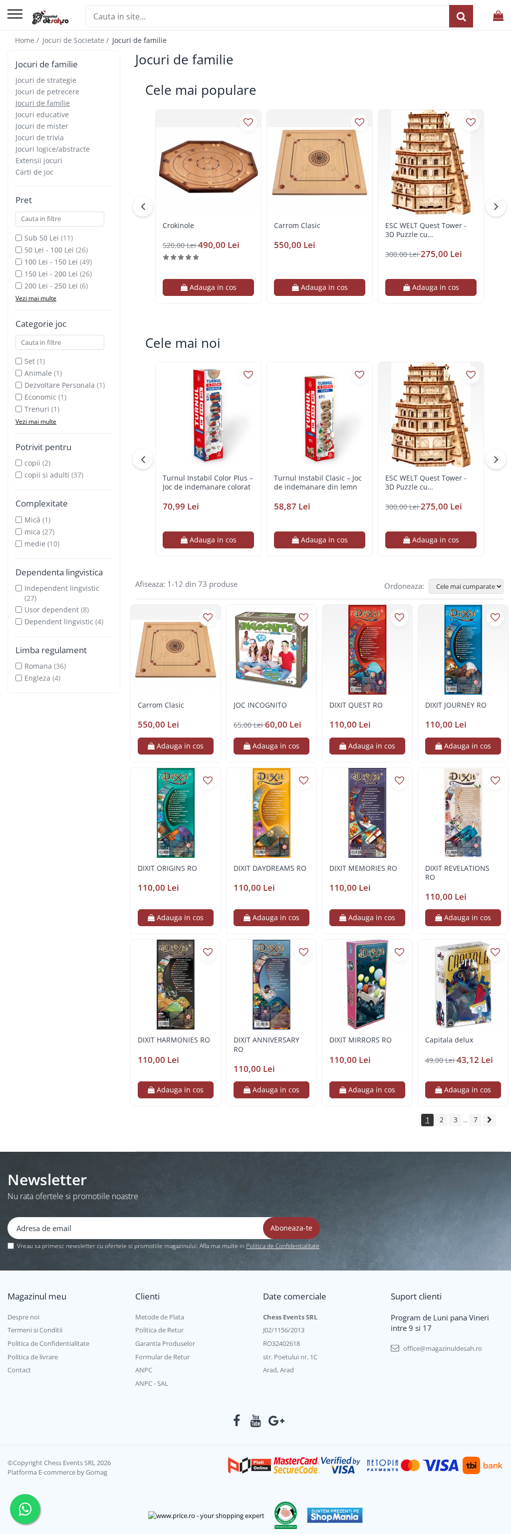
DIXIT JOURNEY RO (456, 705)
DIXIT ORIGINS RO (167, 868)
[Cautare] (461, 16)
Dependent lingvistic (58, 621)
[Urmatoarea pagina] (489, 1120)
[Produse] (15, 14)
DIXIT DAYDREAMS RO (270, 868)
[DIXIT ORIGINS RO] (176, 813)
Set (29, 361)
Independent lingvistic (61, 588)
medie (34, 543)
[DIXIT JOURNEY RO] (463, 650)
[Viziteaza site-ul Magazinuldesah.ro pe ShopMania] (335, 1515)
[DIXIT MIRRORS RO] (367, 984)
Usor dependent (51, 609)
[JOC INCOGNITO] (271, 650)
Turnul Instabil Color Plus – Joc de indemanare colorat (208, 483)
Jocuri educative (42, 114)
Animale (38, 373)
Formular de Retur (162, 1356)
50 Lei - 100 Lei (49, 250)
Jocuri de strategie (45, 80)
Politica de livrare (32, 1356)
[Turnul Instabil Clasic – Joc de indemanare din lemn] (319, 415)
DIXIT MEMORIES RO (363, 868)
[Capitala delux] (463, 984)
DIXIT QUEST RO (356, 705)
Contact (19, 1369)
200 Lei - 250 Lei (51, 285)
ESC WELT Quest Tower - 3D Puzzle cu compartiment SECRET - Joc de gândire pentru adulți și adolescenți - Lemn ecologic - (430, 230)
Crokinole (178, 225)
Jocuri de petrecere (47, 91)
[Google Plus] (274, 1421)
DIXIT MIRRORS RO (360, 1039)
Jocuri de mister (41, 126)
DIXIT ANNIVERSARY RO (266, 1044)
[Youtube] (255, 1421)
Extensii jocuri (38, 160)
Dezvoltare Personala (59, 385)
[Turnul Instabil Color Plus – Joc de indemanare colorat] (208, 415)
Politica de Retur (159, 1329)
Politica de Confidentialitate (282, 1246)
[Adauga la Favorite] (248, 122)
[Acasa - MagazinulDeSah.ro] (50, 17)
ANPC (143, 1369)
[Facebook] (237, 1421)
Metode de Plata (159, 1316)
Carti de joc (34, 172)
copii (32, 463)
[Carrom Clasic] (319, 162)
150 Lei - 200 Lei (51, 273)
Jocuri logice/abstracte (52, 149)
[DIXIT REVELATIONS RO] (463, 813)
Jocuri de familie (42, 103)
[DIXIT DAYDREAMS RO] (271, 813)
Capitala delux (449, 1039)
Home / (28, 40)
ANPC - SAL (151, 1383)
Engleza (37, 678)
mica (32, 531)
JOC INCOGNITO (260, 705)
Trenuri (36, 409)
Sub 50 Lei (41, 238)
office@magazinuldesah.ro (442, 1348)
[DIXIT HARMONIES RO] (176, 984)
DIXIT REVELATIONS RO (457, 873)
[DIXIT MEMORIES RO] (367, 813)
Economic (40, 397)
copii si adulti (46, 475)
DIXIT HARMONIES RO (174, 1039)
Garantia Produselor (165, 1343)
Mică (32, 519)
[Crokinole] (208, 162)
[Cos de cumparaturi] (498, 16)
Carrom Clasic (297, 225)
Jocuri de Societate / (76, 40)
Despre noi (23, 1316)
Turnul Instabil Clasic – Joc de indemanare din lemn (318, 483)
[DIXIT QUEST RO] (367, 650)
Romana (38, 666)
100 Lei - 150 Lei (51, 261)
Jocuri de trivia (39, 137)
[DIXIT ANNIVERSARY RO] (271, 984)
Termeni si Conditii (34, 1329)
